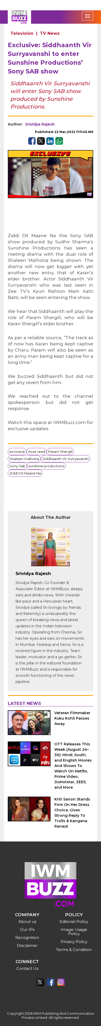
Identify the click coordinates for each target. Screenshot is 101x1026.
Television (21, 33)
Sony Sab (17, 466)
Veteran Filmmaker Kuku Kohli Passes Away (72, 718)
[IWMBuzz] (19, 17)
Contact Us (27, 968)
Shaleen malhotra (24, 459)
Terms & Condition (74, 949)
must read (36, 451)
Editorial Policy (74, 921)
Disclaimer (27, 945)
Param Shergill (60, 451)
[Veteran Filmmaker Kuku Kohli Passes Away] (29, 722)
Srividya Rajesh (40, 124)
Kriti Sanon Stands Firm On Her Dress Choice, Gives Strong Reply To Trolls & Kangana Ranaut (72, 813)
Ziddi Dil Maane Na (25, 473)
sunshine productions (46, 466)
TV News (50, 33)
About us (27, 921)
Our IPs (27, 929)
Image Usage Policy (74, 931)
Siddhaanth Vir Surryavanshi (65, 459)
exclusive (17, 451)
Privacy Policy (74, 941)
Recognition (27, 937)
